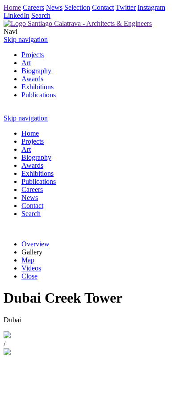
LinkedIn (16, 15)
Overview (35, 244)
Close (29, 276)
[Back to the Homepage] (78, 23)
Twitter (126, 7)
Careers (33, 7)
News (54, 7)
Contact (103, 7)
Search (40, 15)
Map (27, 260)
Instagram (151, 7)
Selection (77, 7)
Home (12, 7)
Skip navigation (26, 39)
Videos (31, 268)
